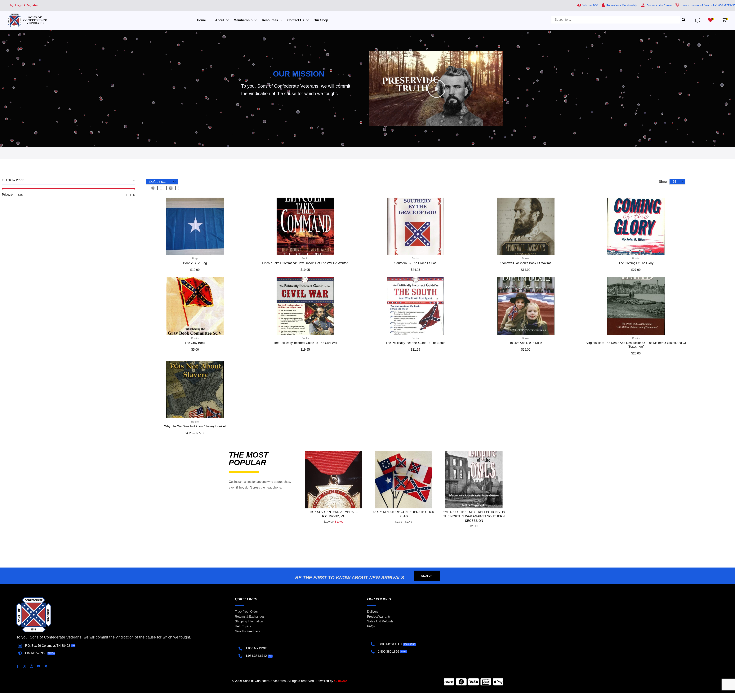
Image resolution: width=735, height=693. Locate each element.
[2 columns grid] (152, 188)
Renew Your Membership (621, 5)
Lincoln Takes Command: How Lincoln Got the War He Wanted (305, 263)
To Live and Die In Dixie (526, 342)
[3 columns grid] (161, 188)
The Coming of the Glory (636, 263)
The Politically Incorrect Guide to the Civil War (305, 342)
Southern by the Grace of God (415, 263)
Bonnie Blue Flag (195, 263)
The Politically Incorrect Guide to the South (415, 342)
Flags (195, 258)
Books (305, 258)
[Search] (683, 20)
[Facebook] (17, 666)
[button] (24, 5)
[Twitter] (24, 666)
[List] (179, 188)
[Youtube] (38, 666)
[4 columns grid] (170, 188)
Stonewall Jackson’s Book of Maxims (525, 263)
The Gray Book (195, 342)
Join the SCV (590, 5)
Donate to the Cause (659, 5)
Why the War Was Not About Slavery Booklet (195, 426)
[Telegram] (45, 666)
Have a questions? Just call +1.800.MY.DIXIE (708, 5)
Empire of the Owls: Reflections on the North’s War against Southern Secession (474, 516)
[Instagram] (31, 666)
